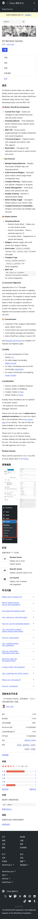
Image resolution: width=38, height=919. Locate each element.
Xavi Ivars (10, 44)
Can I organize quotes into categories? (10, 644)
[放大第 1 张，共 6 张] (15, 471)
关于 (3, 837)
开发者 (4, 861)
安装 (5, 68)
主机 (3, 844)
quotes (33, 745)
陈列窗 (22, 837)
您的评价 (5, 789)
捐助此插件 (6, 824)
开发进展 (7, 73)
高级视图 (5, 755)
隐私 (3, 848)
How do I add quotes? (10, 638)
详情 (5, 58)
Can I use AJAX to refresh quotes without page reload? (12, 630)
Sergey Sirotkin (10, 375)
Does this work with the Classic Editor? (9, 660)
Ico (12, 357)
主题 (21, 840)
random (27, 749)
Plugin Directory (7, 9)
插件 (21, 844)
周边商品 (24, 865)
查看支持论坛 (7, 809)
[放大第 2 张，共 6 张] (15, 480)
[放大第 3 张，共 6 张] (15, 508)
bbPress (6, 879)
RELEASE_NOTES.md (13, 341)
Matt (5, 875)
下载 (4, 50)
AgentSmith (19, 369)
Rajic (22, 392)
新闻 (3, 840)
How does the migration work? (13, 611)
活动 (21, 858)
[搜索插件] (23, 22)
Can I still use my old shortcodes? (14, 617)
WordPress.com (9, 871)
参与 (21, 854)
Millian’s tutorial (10, 363)
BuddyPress (7, 882)
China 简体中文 (12, 891)
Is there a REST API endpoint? (13, 667)
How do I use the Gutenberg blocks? (16, 624)
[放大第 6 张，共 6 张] (33, 501)
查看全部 (32, 789)
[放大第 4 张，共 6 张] (33, 471)
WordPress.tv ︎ (8, 865)
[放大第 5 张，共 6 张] (33, 483)
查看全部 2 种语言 (30, 740)
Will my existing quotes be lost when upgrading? (11, 604)
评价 (5, 63)
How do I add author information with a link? (10, 652)
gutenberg (26, 745)
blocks (19, 745)
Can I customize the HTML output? (15, 673)
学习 (3, 854)
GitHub (25, 459)
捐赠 (22, 861)
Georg (21, 395)
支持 (5, 79)
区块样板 (23, 848)
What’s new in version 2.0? (12, 597)
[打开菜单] (35, 3)
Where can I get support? (11, 680)
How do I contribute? (10, 686)
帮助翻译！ (28, 15)
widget (33, 749)
